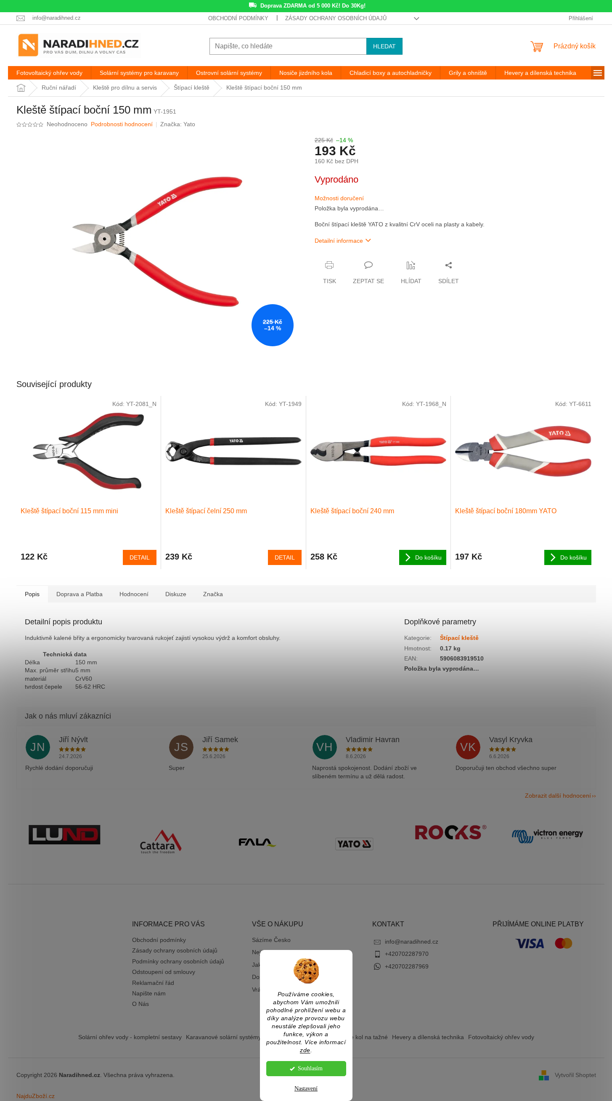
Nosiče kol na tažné (362, 1037)
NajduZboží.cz (35, 1096)
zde (305, 1050)
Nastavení (306, 1088)
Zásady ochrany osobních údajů (336, 18)
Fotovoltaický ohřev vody (501, 1037)
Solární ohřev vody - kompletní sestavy (130, 1037)
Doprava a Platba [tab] (79, 594)
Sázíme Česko (271, 940)
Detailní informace (339, 240)
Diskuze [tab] (175, 594)
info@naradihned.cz (411, 941)
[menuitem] (49, 73)
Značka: (177, 124)
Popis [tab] (32, 594)
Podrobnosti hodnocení (122, 124)
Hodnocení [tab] (133, 594)
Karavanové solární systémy (223, 1037)
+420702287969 (407, 966)
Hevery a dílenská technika (428, 1037)
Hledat (384, 46)
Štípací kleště (459, 637)
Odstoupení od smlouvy (163, 971)
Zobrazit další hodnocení (558, 795)
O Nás (140, 1003)
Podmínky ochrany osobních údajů (178, 961)
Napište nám (149, 993)
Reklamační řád (153, 982)
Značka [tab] (213, 594)
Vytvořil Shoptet (575, 1074)
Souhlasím (310, 1068)
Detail (140, 557)
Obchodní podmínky (238, 18)
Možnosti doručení (339, 198)
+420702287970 (407, 953)
